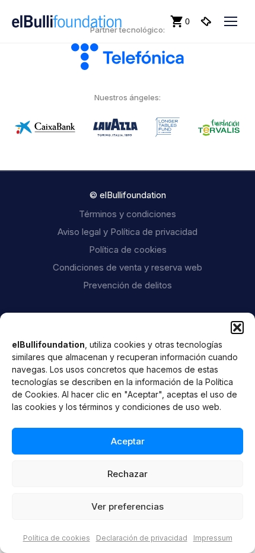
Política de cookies (56, 537)
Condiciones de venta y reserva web (127, 267)
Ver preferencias (127, 506)
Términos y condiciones (127, 214)
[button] (237, 327)
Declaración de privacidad (141, 537)
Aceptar (128, 441)
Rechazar (127, 473)
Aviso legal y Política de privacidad (127, 231)
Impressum (212, 537)
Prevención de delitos (127, 285)
